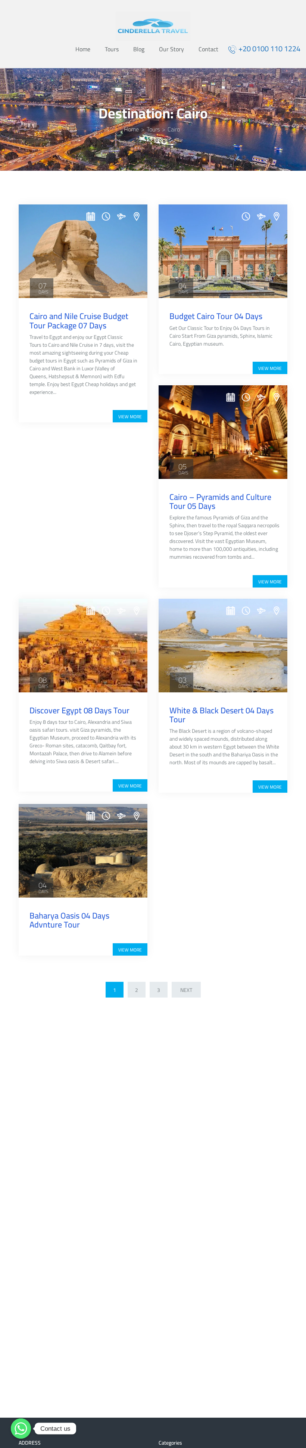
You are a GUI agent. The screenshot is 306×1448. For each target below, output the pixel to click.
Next (186, 990)
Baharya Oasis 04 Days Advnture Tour (69, 920)
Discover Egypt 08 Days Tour (79, 710)
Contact (208, 50)
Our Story (171, 50)
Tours (112, 50)
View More (130, 416)
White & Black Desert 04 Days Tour (221, 714)
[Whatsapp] (21, 1428)
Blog (138, 50)
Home (82, 50)
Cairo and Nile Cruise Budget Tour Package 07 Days (78, 320)
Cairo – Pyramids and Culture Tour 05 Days (220, 501)
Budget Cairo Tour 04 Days (215, 316)
